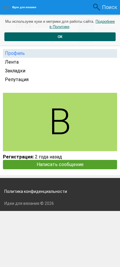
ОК (60, 37)
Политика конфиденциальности (35, 191)
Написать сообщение (60, 164)
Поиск (109, 7)
